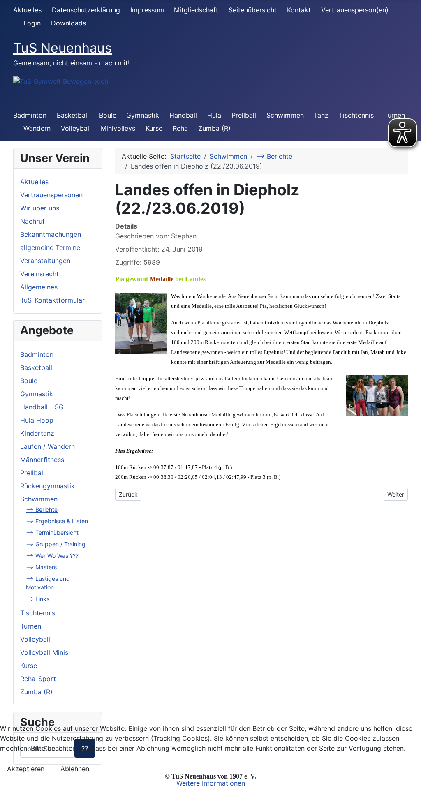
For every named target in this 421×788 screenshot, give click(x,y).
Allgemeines (39, 287)
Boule (107, 115)
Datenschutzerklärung (86, 10)
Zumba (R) (214, 128)
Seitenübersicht (253, 10)
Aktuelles (27, 10)
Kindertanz (37, 433)
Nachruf (32, 221)
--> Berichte (42, 509)
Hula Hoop (36, 420)
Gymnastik (142, 115)
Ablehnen (74, 769)
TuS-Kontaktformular (52, 300)
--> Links (37, 598)
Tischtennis (356, 115)
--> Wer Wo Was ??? (52, 555)
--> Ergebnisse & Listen (57, 521)
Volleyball (76, 128)
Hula (214, 115)
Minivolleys (118, 128)
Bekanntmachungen (50, 234)
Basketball (73, 115)
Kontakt (299, 10)
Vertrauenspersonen (51, 195)
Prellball (243, 115)
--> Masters (41, 567)
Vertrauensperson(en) (355, 10)
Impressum (147, 10)
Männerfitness (42, 459)
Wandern (37, 128)
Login (32, 23)
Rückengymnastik (47, 486)
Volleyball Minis (44, 652)
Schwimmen (285, 115)
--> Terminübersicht (52, 532)
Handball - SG (42, 407)
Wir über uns (39, 208)
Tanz (321, 115)
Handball (183, 115)
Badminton (29, 115)
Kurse (154, 128)
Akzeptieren (25, 769)
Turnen (30, 626)
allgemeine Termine (50, 247)
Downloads (68, 23)
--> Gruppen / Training (56, 544)
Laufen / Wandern (47, 446)
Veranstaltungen (45, 261)
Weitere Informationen (210, 783)
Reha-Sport (38, 679)
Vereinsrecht (39, 274)
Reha (180, 128)
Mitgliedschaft (196, 10)
